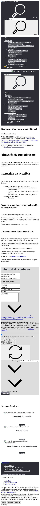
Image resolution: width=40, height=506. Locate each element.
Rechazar (17, 502)
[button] (20, 17)
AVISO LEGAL (9, 466)
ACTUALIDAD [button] (9, 49)
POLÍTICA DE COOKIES (12, 469)
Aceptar (3, 502)
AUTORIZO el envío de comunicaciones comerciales (16, 336)
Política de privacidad (10, 482)
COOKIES (3, 504)
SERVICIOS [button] (8, 41)
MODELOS (12, 56)
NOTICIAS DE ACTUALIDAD (18, 51)
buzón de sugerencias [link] (19, 256)
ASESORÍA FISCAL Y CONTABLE (19, 42)
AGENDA (11, 63)
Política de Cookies (10, 484)
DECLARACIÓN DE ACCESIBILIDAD (17, 471)
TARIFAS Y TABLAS (15, 54)
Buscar (6, 19)
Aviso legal (7, 481)
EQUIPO (7, 39)
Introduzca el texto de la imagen (10, 361)
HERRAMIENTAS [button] (10, 57)
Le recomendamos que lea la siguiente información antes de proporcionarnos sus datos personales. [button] (17, 317)
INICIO (6, 37)
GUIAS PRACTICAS (15, 52)
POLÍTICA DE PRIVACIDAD (13, 467)
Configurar (10, 502)
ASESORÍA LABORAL (15, 44)
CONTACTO (8, 68)
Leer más (22, 425)
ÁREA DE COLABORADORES (16, 66)
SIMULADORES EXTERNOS (17, 61)
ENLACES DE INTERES (16, 64)
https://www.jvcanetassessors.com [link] (14, 147)
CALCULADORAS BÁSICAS (17, 59)
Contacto (5, 394)
